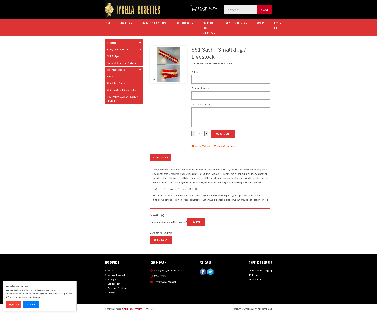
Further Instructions (201, 104)
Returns (256, 275)
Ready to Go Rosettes (118, 49)
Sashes (260, 23)
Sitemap (111, 292)
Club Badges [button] (184, 23)
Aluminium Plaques (116, 83)
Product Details (160, 157)
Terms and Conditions (117, 288)
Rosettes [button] (125, 23)
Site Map (150, 309)
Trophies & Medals (116, 69)
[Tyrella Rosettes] (132, 9)
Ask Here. (196, 222)
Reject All (13, 304)
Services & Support (116, 275)
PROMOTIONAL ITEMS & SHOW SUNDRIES (122, 98)
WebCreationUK (265, 309)
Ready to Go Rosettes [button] (154, 23)
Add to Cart (224, 133)
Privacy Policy (113, 279)
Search (265, 9)
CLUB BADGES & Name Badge (121, 89)
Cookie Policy (113, 283)
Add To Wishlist (202, 145)
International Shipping (262, 270)
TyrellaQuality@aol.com (165, 281)
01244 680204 (160, 276)
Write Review (160, 239)
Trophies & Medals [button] (234, 23)
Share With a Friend (226, 145)
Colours (195, 71)
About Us (111, 270)
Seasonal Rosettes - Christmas (209, 28)
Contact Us (279, 25)
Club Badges (113, 56)
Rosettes (111, 42)
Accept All (31, 304)
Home (107, 23)
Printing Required (200, 88)
